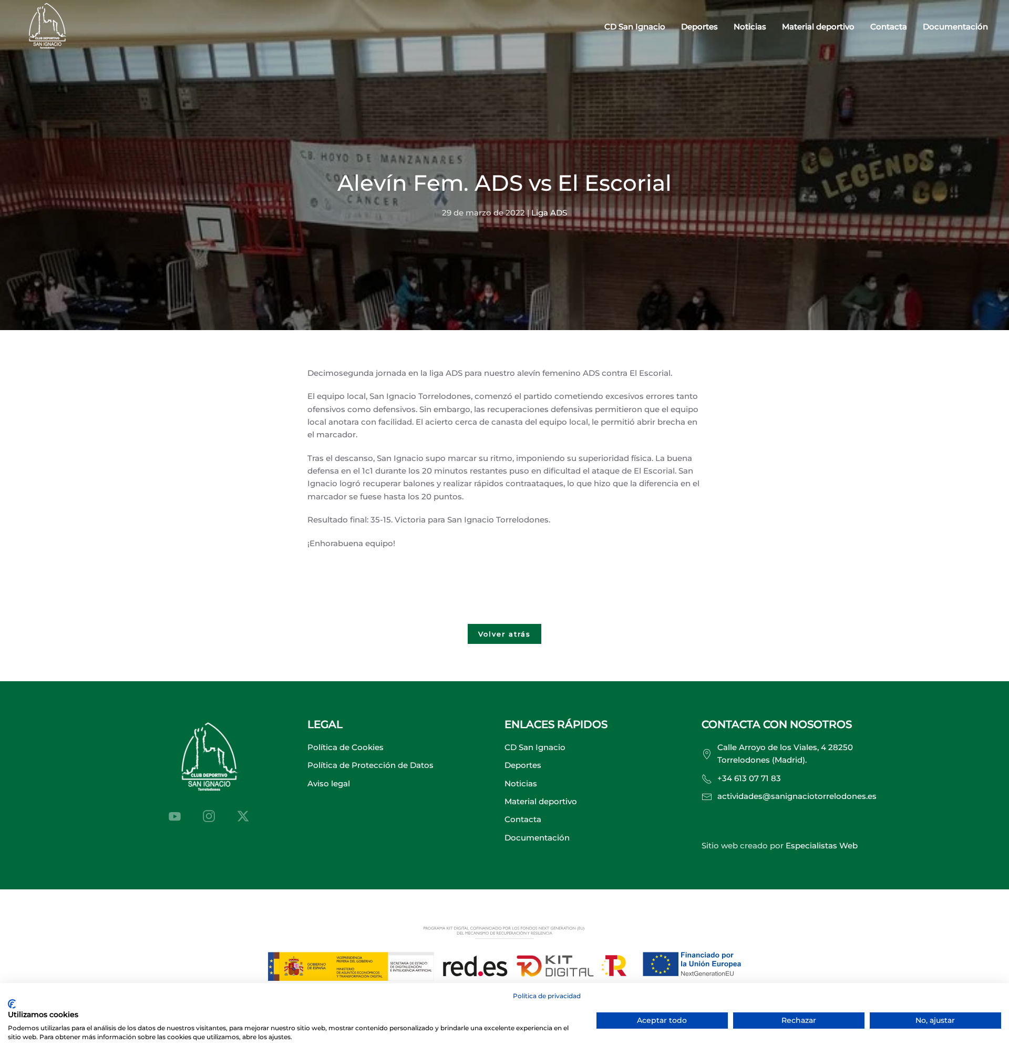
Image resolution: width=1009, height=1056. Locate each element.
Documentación (955, 27)
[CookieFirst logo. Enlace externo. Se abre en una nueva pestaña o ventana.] (12, 1004)
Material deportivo (818, 27)
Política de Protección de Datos (370, 765)
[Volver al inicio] (47, 27)
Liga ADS (549, 213)
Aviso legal (328, 783)
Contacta (888, 27)
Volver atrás (504, 634)
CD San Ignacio (534, 747)
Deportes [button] (699, 27)
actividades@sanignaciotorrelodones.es (797, 796)
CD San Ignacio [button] (634, 27)
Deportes (522, 765)
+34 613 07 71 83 (749, 778)
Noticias (750, 27)
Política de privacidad (547, 996)
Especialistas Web (822, 845)
